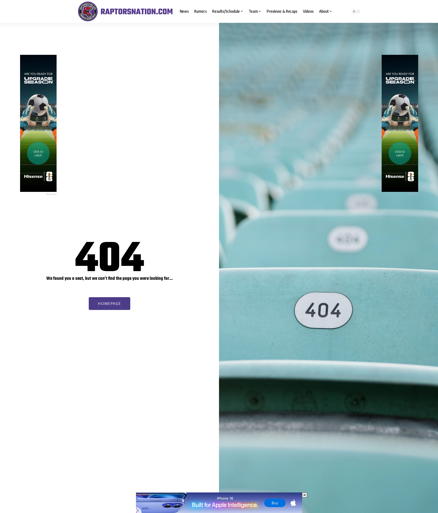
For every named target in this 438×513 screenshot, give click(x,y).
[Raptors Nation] (125, 11)
